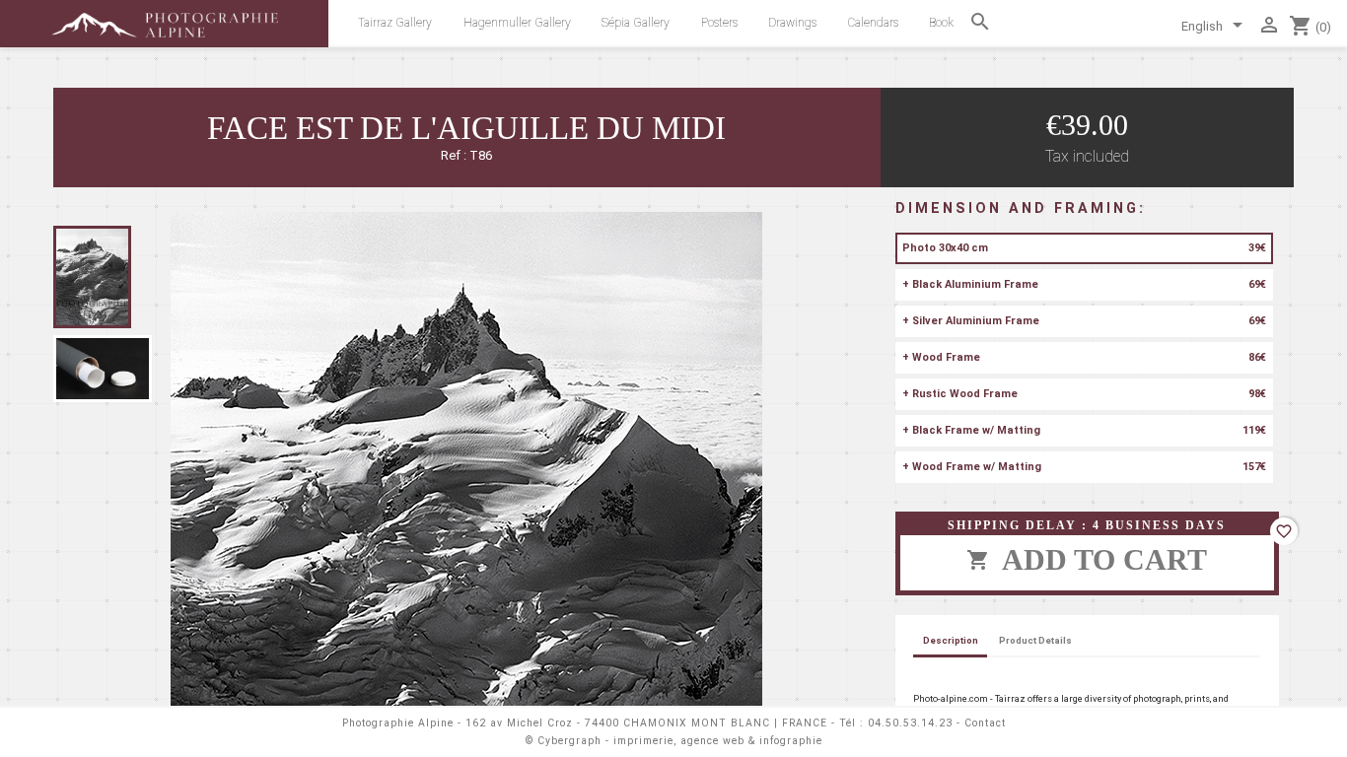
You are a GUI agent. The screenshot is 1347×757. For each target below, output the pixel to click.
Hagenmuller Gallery (517, 23)
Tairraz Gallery (395, 23)
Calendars (873, 23)
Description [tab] (950, 640)
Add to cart (1086, 559)
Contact (985, 723)
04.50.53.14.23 (910, 723)
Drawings (792, 23)
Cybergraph (569, 740)
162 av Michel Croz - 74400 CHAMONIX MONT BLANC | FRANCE (646, 723)
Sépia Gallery (636, 23)
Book (941, 23)
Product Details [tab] (1035, 640)
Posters (719, 23)
